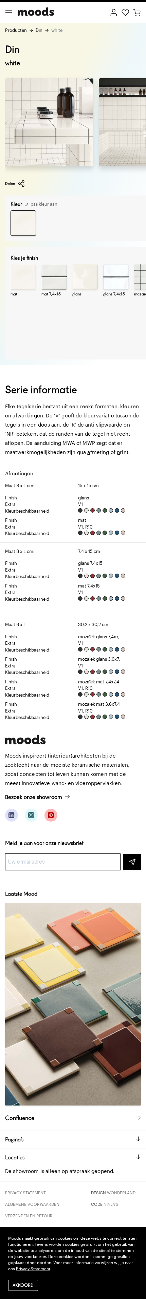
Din (39, 30)
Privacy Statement (25, 1192)
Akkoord (23, 1285)
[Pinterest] (50, 815)
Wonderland (121, 1192)
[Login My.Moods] (113, 12)
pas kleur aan (43, 204)
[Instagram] (31, 815)
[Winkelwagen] (137, 12)
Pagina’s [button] (14, 1139)
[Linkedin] (11, 815)
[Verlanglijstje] (125, 12)
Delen (10, 183)
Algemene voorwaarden (32, 1204)
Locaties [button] (14, 1157)
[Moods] (36, 12)
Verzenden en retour (29, 1215)
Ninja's (111, 1204)
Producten (16, 30)
